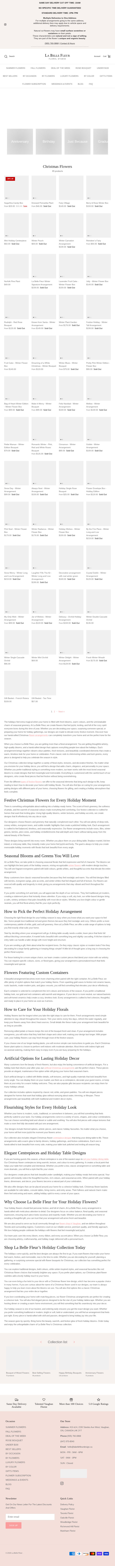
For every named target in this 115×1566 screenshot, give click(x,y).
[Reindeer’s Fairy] (98, 225)
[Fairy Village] (71, 188)
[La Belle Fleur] (57, 56)
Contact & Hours (67, 43)
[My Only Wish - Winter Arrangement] (16, 601)
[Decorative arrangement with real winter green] (71, 557)
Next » (61, 711)
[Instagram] (5, 24)
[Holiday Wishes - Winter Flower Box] (71, 514)
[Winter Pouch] (44, 225)
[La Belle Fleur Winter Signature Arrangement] (44, 266)
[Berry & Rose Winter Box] (98, 188)
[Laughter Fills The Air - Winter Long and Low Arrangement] (44, 557)
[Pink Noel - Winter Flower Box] (16, 514)
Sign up (13, 1525)
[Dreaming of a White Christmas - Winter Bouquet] (44, 348)
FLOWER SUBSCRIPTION (34, 84)
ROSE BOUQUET (83, 68)
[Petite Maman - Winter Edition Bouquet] (16, 429)
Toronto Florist (66, 1513)
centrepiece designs (62, 1138)
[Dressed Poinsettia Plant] (44, 188)
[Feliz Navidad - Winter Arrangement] (71, 388)
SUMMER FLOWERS (15, 68)
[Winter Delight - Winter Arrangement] (71, 642)
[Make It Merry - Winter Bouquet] (44, 388)
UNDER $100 (103, 68)
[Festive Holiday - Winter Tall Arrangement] (98, 307)
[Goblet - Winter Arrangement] (98, 429)
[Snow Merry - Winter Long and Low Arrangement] (16, 557)
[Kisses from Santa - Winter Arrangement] (44, 307)
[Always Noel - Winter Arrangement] (44, 473)
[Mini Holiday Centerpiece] (16, 225)
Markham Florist (67, 1531)
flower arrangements (38, 735)
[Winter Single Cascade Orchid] (16, 642)
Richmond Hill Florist (69, 1526)
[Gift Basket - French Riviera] (16, 683)
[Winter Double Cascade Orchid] (98, 601)
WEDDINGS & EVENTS (61, 84)
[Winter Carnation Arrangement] (71, 225)
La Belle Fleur (17, 1553)
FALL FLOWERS (38, 68)
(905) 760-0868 (52, 43)
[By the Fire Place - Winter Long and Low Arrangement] (98, 514)
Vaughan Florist (67, 1509)
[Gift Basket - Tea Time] (44, 683)
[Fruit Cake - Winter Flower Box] (16, 348)
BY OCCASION (29, 76)
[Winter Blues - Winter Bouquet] (71, 348)
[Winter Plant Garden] (71, 307)
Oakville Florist (67, 1517)
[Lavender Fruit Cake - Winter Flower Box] (71, 266)
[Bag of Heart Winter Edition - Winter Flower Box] (16, 388)
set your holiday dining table (95, 1159)
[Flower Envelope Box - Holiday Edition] (98, 473)
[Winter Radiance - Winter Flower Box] (44, 514)
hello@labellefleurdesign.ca (79, 1447)
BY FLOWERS (48, 76)
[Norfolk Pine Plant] (16, 266)
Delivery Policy (67, 1504)
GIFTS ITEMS (106, 76)
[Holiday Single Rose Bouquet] (71, 473)
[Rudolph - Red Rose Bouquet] (16, 307)
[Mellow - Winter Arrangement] (98, 388)
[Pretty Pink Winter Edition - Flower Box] (98, 348)
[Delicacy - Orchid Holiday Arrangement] (71, 601)
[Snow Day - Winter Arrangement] (16, 473)
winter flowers (74, 865)
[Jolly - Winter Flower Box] (98, 266)
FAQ (91, 84)
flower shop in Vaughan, (70, 1223)
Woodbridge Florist (68, 1522)
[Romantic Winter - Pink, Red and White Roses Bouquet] (44, 429)
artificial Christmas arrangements (59, 1068)
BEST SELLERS (10, 76)
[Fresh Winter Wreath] (98, 642)
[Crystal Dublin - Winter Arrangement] (98, 557)
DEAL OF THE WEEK (60, 68)
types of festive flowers (31, 781)
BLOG (80, 84)
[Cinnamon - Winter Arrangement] (71, 429)
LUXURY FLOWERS (69, 76)
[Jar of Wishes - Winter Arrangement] (44, 601)
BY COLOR (89, 76)
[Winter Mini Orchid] (44, 642)
